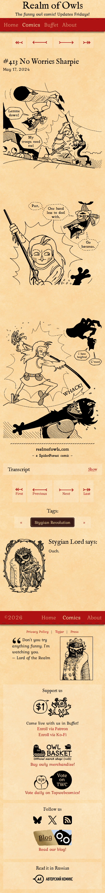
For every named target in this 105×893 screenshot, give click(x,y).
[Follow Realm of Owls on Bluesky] (37, 821)
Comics (31, 24)
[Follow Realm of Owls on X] (52, 821)
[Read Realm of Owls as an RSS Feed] (67, 821)
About (69, 24)
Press (75, 631)
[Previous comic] (39, 42)
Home (11, 24)
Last (86, 493)
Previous (40, 493)
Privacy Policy (37, 631)
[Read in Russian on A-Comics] (53, 880)
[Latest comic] (86, 42)
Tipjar (59, 631)
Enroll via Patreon (52, 728)
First (19, 493)
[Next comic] (66, 42)
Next (66, 493)
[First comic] (19, 42)
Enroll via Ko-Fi (52, 734)
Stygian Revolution (52, 522)
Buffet (51, 24)
